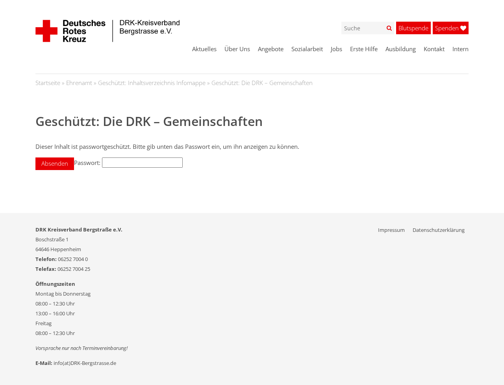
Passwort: (88, 163)
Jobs (336, 49)
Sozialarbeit (307, 49)
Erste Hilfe (364, 49)
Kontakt (434, 49)
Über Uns (237, 49)
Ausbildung (400, 49)
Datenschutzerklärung (439, 229)
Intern (460, 49)
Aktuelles (204, 49)
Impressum (391, 229)
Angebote (271, 49)
